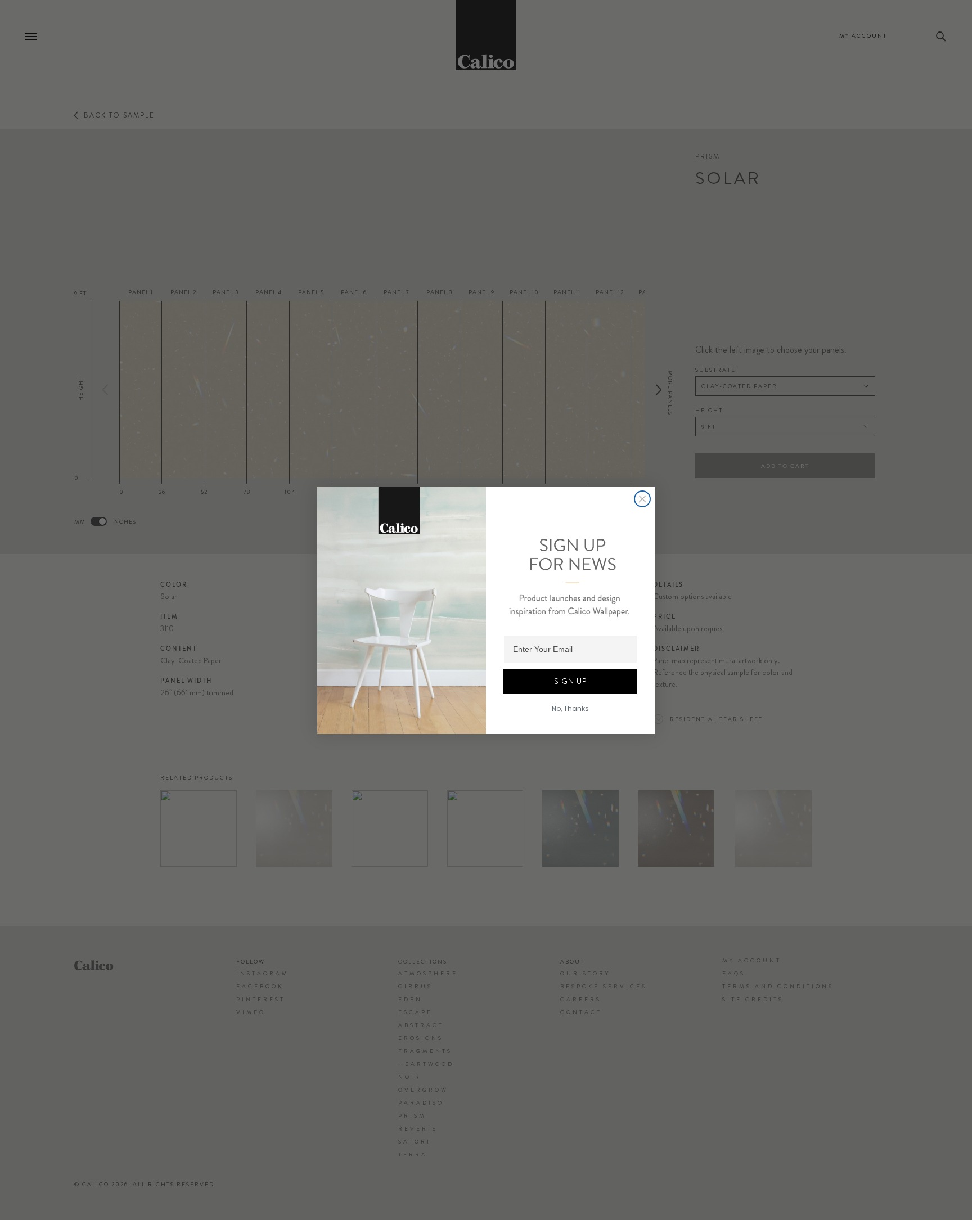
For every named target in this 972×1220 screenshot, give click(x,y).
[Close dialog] (642, 499)
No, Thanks (570, 708)
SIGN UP (570, 681)
